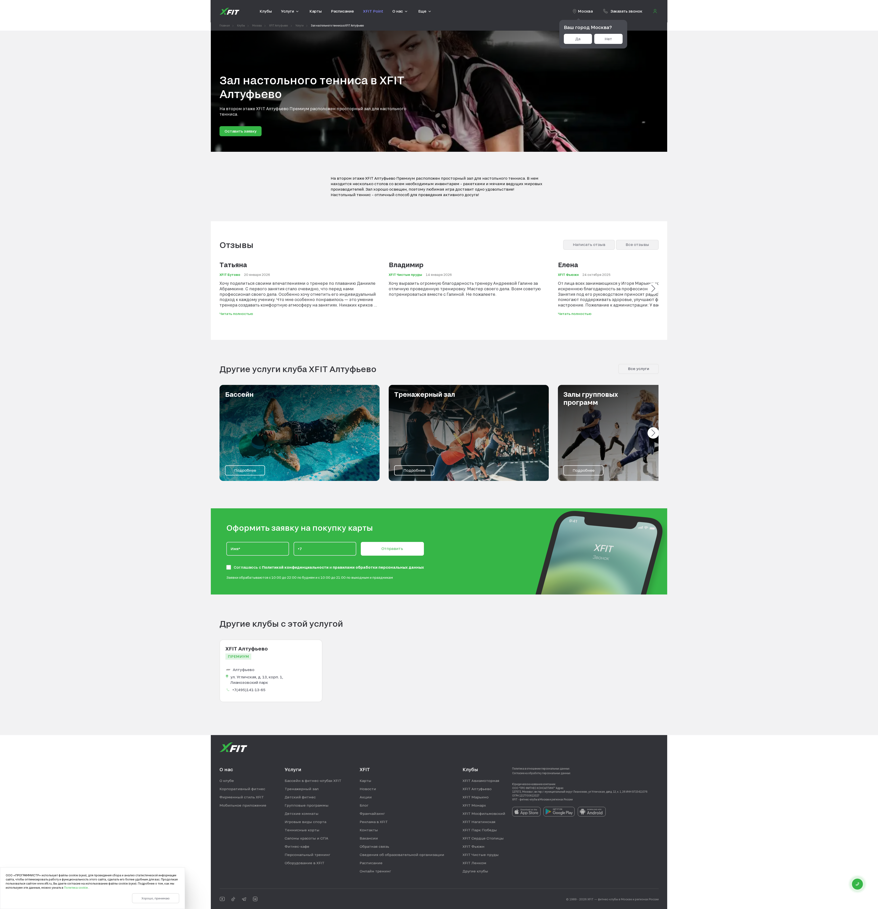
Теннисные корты (302, 830)
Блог (364, 805)
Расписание (371, 863)
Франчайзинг (372, 813)
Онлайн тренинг (375, 871)
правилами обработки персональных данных (378, 567)
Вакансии (369, 838)
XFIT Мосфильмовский (484, 813)
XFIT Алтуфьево (477, 789)
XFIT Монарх (474, 805)
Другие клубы (475, 871)
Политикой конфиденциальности (295, 567)
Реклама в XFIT (374, 822)
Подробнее (245, 470)
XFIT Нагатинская (479, 822)
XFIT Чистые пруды (481, 855)
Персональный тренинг (307, 855)
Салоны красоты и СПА (306, 838)
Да (578, 39)
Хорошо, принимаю (156, 898)
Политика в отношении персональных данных (541, 768)
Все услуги (638, 368)
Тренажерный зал (302, 789)
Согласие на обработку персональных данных (541, 773)
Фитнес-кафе (297, 846)
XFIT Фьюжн (474, 846)
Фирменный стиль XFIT (242, 797)
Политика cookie (76, 887)
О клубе (227, 780)
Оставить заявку (241, 131)
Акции (366, 797)
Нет (608, 39)
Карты (365, 780)
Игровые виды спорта (305, 822)
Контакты (369, 830)
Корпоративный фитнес (242, 789)
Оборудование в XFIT (304, 863)
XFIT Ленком (474, 863)
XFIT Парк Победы (480, 830)
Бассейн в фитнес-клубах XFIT (313, 780)
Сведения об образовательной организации (402, 855)
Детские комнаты (302, 813)
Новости (368, 789)
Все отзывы (637, 244)
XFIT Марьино (476, 797)
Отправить (392, 548)
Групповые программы (307, 805)
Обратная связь (374, 846)
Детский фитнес (300, 797)
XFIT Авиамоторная (481, 780)
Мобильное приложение (243, 805)
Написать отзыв (589, 244)
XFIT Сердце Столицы (483, 838)
